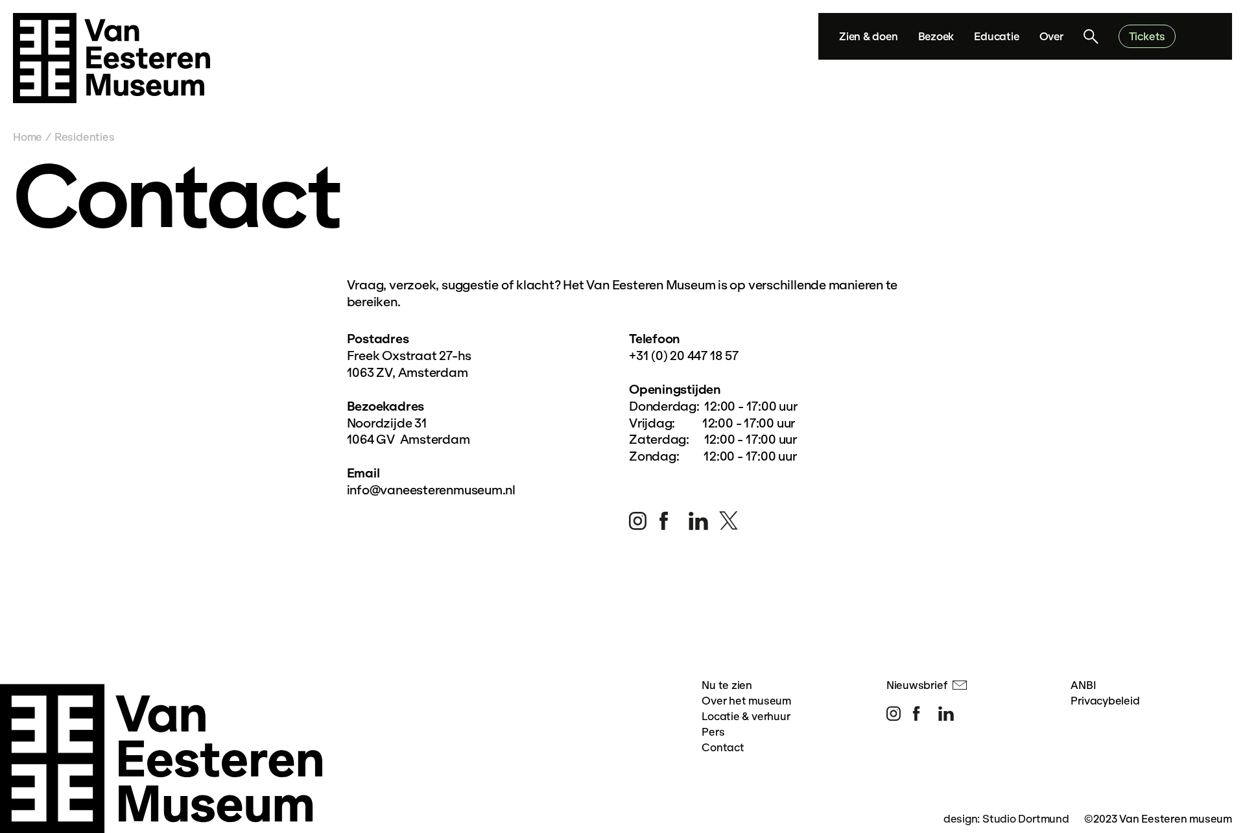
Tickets (1147, 36)
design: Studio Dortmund (1006, 818)
